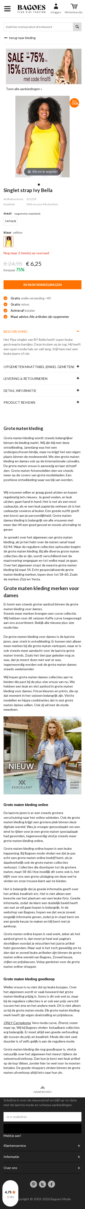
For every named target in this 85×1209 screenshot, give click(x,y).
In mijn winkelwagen (42, 285)
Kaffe (49, 618)
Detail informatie (20, 391)
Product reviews (19, 402)
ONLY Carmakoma (17, 1023)
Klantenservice (15, 1146)
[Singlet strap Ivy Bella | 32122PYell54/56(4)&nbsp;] (39, 185)
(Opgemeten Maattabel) (27, 213)
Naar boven (42, 1092)
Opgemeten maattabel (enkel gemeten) (39, 367)
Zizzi (23, 579)
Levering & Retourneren (25, 379)
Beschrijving (15, 331)
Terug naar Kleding (22, 38)
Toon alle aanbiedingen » (24, 89)
